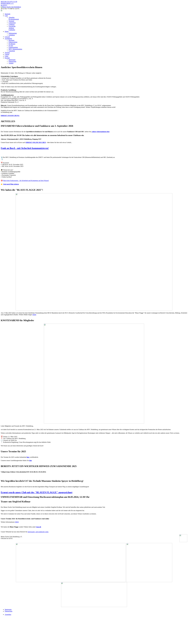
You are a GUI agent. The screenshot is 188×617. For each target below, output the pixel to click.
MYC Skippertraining (15, 49)
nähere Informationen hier (101, 131)
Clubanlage (12, 23)
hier (30, 460)
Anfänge (11, 28)
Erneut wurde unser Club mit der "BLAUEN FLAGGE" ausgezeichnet (36, 492)
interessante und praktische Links (38, 532)
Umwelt (7, 37)
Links (6, 56)
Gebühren (12, 35)
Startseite (7, 14)
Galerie (7, 54)
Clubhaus (11, 24)
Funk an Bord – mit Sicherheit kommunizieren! (25, 148)
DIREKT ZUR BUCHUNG (10, 115)
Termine (7, 52)
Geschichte (12, 26)
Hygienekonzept (14, 19)
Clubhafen (12, 30)
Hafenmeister (13, 33)
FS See (11, 45)
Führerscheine (13, 42)
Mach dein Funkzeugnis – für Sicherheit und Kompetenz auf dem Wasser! (26, 180)
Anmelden (8, 614)
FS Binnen (12, 44)
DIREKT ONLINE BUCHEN (36, 142)
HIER (34, 314)
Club (6, 16)
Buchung (11, 40)
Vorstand (11, 21)
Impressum (12, 59)
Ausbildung (8, 38)
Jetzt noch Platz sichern (11, 184)
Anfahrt (11, 63)
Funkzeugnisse (13, 47)
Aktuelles (11, 17)
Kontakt (7, 58)
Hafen (7, 31)
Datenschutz (12, 61)
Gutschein (12, 51)
